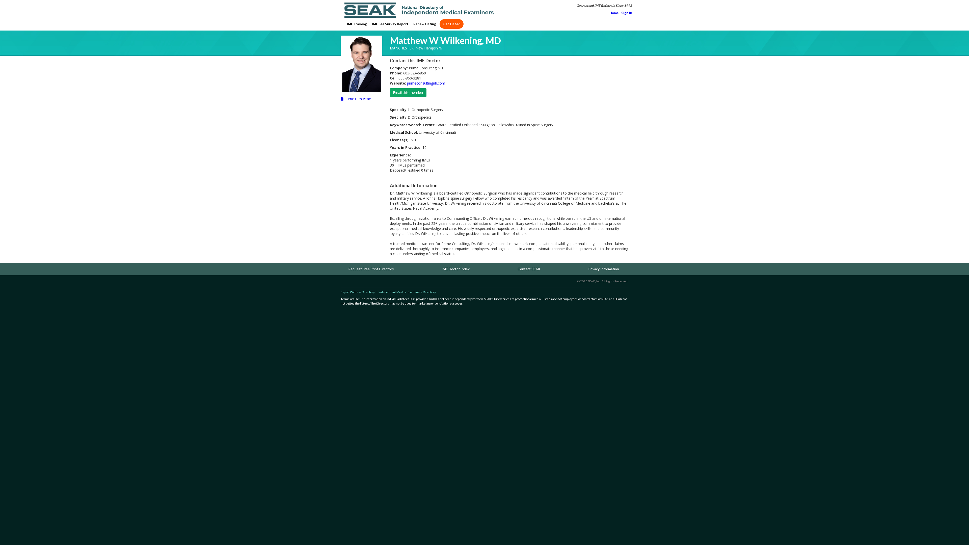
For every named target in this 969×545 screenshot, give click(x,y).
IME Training (357, 24)
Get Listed (452, 24)
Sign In (626, 13)
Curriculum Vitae (357, 98)
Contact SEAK (529, 269)
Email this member (408, 92)
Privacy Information (603, 269)
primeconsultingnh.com (426, 83)
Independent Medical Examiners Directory (407, 292)
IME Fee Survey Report (390, 24)
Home (614, 13)
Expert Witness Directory (358, 292)
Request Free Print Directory (371, 269)
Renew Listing (424, 24)
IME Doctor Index (456, 269)
